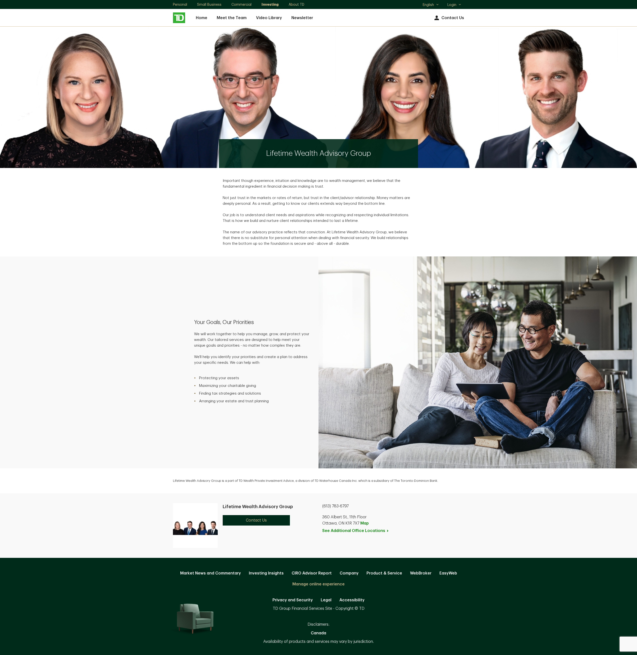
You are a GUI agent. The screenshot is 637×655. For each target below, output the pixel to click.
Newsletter (302, 18)
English (430, 5)
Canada (318, 633)
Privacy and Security (292, 600)
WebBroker (420, 573)
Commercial (241, 4)
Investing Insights (266, 573)
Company (349, 573)
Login (451, 4)
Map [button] (364, 523)
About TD (296, 4)
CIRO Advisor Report (312, 573)
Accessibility (352, 600)
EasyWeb (448, 573)
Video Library (269, 18)
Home (201, 18)
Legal (326, 600)
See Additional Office (353, 531)
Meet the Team (232, 18)
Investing (270, 4)
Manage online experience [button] (318, 584)
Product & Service (384, 573)
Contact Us (452, 18)
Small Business (209, 4)
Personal (180, 4)
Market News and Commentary (210, 573)
